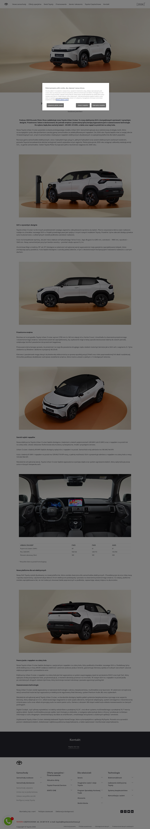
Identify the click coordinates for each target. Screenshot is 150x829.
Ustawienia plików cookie (55, 105)
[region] (75, 96)
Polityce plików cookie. (62, 99)
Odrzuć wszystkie (83, 105)
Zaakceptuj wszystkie (99, 105)
